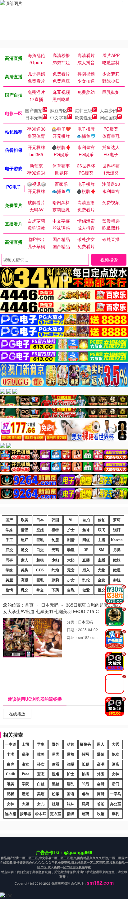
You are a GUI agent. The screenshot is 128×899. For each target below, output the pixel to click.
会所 (100, 784)
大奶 (71, 560)
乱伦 (86, 580)
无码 (55, 550)
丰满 (10, 754)
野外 (55, 744)
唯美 (40, 754)
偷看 (55, 764)
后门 (115, 784)
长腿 (85, 764)
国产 (9, 520)
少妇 (55, 560)
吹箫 (100, 814)
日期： (72, 629)
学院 (25, 784)
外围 (100, 774)
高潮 (100, 764)
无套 (71, 570)
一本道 (10, 744)
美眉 (40, 794)
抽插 (85, 774)
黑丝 (55, 784)
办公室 (115, 804)
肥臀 (10, 794)
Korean (117, 540)
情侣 (24, 530)
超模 (40, 560)
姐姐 (55, 804)
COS (40, 570)
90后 (85, 784)
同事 (9, 560)
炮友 (115, 754)
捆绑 (70, 814)
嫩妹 (117, 560)
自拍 (86, 520)
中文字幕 (58, 117)
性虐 (55, 774)
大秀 (115, 744)
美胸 (24, 570)
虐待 (85, 794)
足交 (24, 550)
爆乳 (115, 814)
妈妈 (85, 804)
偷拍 (101, 520)
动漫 (71, 550)
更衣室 (55, 814)
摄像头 (85, 744)
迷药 (85, 814)
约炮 (55, 570)
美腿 (9, 580)
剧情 (71, 540)
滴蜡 (70, 764)
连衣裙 (10, 814)
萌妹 (70, 744)
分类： (72, 621)
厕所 (100, 794)
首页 (29, 605)
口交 (40, 550)
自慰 (71, 590)
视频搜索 (109, 260)
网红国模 (108, 117)
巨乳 (40, 540)
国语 (70, 794)
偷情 (9, 590)
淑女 (25, 764)
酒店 (115, 764)
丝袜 (86, 530)
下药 (55, 590)
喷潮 (25, 794)
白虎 (10, 764)
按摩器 (25, 814)
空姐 (40, 530)
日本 (40, 520)
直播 (86, 560)
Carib (10, 774)
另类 (117, 550)
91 (71, 520)
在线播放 (17, 714)
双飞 (101, 530)
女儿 (40, 804)
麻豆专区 (58, 110)
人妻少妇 (108, 110)
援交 (101, 590)
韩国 (55, 520)
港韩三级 (83, 110)
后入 (86, 570)
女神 (115, 774)
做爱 (86, 590)
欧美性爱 (83, 117)
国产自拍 (34, 110)
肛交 (9, 550)
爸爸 (100, 804)
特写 (85, 754)
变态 (40, 774)
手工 (9, 540)
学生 (40, 744)
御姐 (117, 580)
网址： (72, 637)
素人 (24, 560)
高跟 (24, 580)
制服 (55, 540)
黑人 (100, 744)
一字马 (115, 794)
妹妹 (70, 804)
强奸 (117, 530)
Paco (25, 774)
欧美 (24, 520)
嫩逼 (117, 570)
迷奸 (24, 540)
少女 (71, 580)
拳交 (40, 590)
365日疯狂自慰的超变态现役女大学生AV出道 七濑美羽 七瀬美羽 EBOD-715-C (62, 608)
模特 (55, 530)
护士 (71, 530)
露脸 (70, 754)
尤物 (101, 570)
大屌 (25, 804)
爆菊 (100, 754)
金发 (101, 580)
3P (86, 550)
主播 (101, 540)
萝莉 (117, 520)
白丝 (40, 784)
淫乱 (70, 784)
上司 (25, 744)
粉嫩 (55, 794)
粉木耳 (40, 814)
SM (101, 550)
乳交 (24, 590)
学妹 (9, 530)
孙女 (40, 764)
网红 (86, 540)
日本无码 (34, 117)
